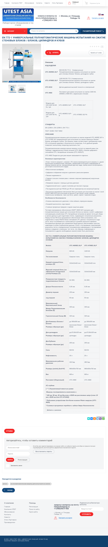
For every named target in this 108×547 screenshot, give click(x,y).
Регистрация (22, 460)
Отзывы (9, 431)
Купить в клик (96, 53)
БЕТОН (5, 484)
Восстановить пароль (44, 451)
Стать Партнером (57, 3)
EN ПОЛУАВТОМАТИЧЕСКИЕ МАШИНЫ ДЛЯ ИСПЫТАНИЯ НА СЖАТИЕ (30, 484)
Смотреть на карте (98, 18)
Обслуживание (29, 3)
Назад (9, 490)
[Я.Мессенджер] (88, 418)
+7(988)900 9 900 (49, 20)
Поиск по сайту (34, 509)
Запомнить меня (16, 465)
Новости (47, 3)
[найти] (76, 31)
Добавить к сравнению (54, 410)
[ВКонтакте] (91, 418)
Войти (10, 460)
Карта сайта (33, 512)
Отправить (86, 514)
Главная (6, 3)
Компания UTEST (17, 3)
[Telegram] (97, 418)
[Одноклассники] (94, 418)
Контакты (39, 3)
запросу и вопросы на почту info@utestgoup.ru (46, 17)
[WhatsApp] (103, 418)
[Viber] (100, 418)
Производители (9, 9)
